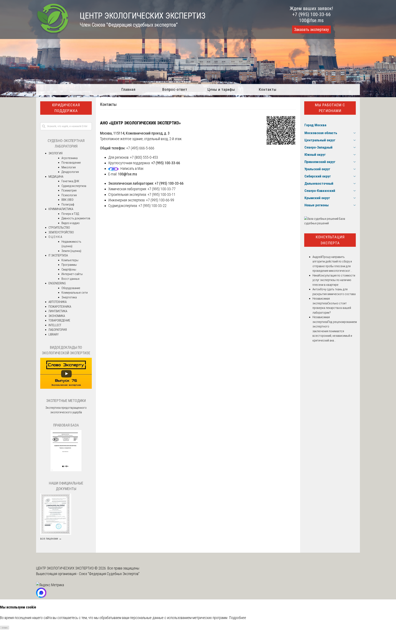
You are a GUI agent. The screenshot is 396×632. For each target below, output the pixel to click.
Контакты (268, 89)
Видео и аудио (70, 223)
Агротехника (69, 158)
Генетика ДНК (70, 181)
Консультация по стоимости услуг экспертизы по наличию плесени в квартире (333, 280)
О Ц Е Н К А (55, 237)
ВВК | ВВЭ (67, 200)
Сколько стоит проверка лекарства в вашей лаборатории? (331, 307)
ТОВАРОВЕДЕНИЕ (59, 320)
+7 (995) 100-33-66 (311, 14)
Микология (68, 167)
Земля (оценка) (71, 251)
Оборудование (70, 288)
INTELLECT (54, 325)
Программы (69, 265)
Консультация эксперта (330, 240)
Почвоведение (71, 162)
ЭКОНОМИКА (56, 316)
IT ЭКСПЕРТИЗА (58, 255)
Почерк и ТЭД (70, 214)
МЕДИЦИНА (55, 176)
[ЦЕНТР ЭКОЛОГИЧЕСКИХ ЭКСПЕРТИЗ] (52, 33)
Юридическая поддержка (66, 108)
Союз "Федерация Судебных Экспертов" (109, 574)
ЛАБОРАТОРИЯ (57, 330)
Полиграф (67, 204)
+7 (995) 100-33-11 (161, 194)
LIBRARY (53, 334)
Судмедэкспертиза (73, 186)
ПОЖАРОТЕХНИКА (59, 306)
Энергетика (69, 297)
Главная (128, 89)
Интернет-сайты (72, 274)
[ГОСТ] (66, 470)
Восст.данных (70, 279)
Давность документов (75, 218)
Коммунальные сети (74, 292)
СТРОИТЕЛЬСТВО (59, 227)
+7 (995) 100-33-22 (152, 205)
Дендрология (70, 172)
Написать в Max (132, 168)
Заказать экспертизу (311, 29)
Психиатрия (69, 190)
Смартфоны (68, 269)
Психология (69, 195)
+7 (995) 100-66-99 (160, 200)
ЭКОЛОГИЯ (55, 153)
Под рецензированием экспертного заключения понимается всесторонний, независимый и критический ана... (334, 331)
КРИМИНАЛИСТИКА (60, 209)
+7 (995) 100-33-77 (161, 189)
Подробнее (237, 617)
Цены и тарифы (221, 89)
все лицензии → (51, 538)
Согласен (4, 628)
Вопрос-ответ (174, 89)
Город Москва (315, 125)
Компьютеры (69, 260)
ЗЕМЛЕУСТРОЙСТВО (61, 232)
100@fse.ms (311, 20)
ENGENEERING (57, 283)
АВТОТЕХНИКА (57, 302)
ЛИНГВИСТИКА (57, 311)
